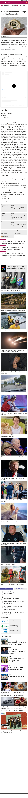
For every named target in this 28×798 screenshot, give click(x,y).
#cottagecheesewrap (6, 170)
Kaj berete (7, 588)
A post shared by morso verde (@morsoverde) (14, 105)
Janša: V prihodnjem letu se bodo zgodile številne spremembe (13, 597)
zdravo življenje (4, 233)
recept (2, 230)
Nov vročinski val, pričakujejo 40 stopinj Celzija (13, 592)
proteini (16, 230)
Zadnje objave (20, 588)
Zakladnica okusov (21, 5)
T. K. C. (4, 16)
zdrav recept (5, 236)
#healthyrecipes (5, 172)
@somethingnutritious (7, 123)
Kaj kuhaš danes (5, 5)
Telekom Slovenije (24, 0)
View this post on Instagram (8, 89)
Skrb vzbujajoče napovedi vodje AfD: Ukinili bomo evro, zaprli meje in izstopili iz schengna (13, 608)
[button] (1, 2)
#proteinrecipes (16, 170)
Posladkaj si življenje (13, 5)
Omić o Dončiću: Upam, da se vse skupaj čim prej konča (14, 602)
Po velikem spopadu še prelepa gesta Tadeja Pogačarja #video (14, 613)
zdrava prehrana (18, 233)
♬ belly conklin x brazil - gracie (18, 172)
